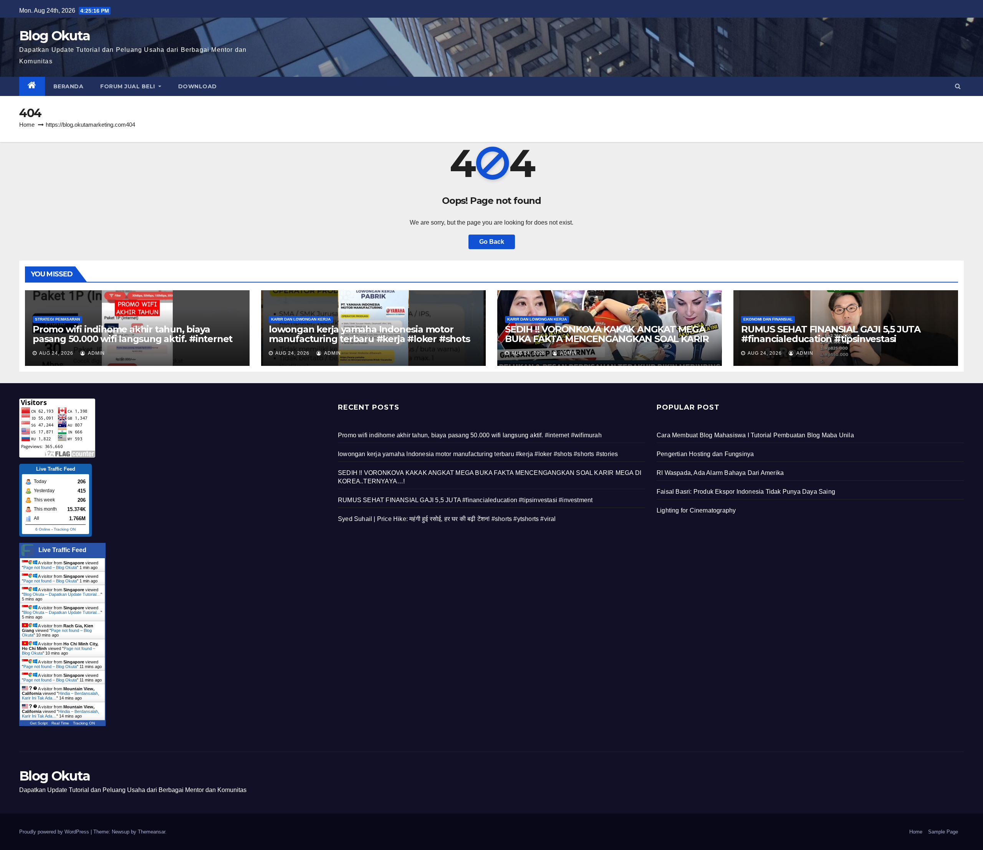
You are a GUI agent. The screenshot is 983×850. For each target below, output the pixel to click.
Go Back (491, 241)
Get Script (39, 723)
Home (27, 124)
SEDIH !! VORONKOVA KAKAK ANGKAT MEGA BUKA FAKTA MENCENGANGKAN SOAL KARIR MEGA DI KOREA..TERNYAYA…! (607, 339)
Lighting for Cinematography (696, 510)
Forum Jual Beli (128, 86)
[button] (958, 86)
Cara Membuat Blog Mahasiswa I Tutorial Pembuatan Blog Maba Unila (755, 435)
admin (96, 353)
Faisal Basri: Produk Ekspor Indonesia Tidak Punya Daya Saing (746, 491)
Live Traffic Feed (62, 550)
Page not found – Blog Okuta (50, 567)
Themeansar (151, 832)
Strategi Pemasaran (57, 319)
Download (197, 86)
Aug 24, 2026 (56, 353)
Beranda (68, 86)
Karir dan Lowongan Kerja (301, 319)
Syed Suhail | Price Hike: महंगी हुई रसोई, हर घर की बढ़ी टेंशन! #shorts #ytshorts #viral (447, 519)
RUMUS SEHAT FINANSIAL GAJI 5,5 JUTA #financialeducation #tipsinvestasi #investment (830, 339)
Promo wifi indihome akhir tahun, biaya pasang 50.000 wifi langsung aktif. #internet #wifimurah (132, 339)
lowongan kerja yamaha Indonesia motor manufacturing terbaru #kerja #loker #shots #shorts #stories (369, 339)
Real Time (60, 723)
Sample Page (943, 832)
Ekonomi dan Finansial (768, 319)
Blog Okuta (54, 36)
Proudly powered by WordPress (55, 832)
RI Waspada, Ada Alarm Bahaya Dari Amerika (720, 473)
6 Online (42, 529)
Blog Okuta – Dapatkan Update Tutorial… (62, 594)
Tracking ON (65, 529)
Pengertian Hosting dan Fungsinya (705, 454)
